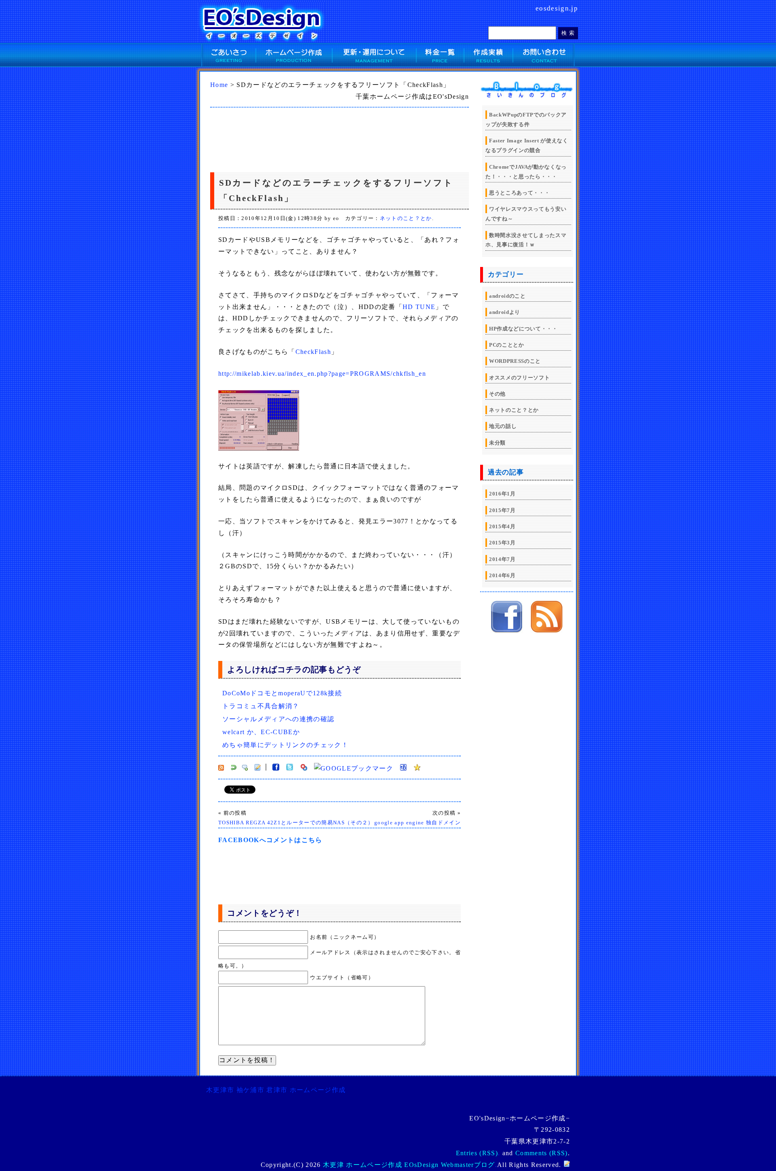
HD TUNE (419, 306)
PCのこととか (506, 345)
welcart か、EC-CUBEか (261, 731)
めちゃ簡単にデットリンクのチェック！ (285, 744)
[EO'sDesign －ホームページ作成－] (507, 630)
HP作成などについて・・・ (523, 329)
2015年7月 (502, 510)
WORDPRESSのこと (515, 361)
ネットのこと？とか (406, 218)
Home (219, 84)
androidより (504, 312)
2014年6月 (502, 575)
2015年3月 (502, 543)
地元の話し (503, 426)
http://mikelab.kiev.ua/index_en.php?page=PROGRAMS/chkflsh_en (322, 373)
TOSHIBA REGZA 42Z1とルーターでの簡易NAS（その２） (296, 822)
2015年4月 (502, 526)
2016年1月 (502, 494)
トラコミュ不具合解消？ (260, 706)
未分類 (497, 443)
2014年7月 (502, 559)
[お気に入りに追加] (417, 768)
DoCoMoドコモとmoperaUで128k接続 (282, 693)
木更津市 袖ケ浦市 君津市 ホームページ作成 (276, 1089)
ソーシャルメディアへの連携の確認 (278, 719)
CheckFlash (313, 351)
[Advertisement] (316, 138)
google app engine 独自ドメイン (417, 822)
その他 (497, 394)
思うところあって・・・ (519, 193)
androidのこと (507, 296)
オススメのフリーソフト (519, 378)
